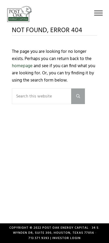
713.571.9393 (39, 238)
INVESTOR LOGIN (66, 238)
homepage (22, 66)
